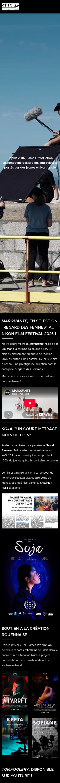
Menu (55, 6)
